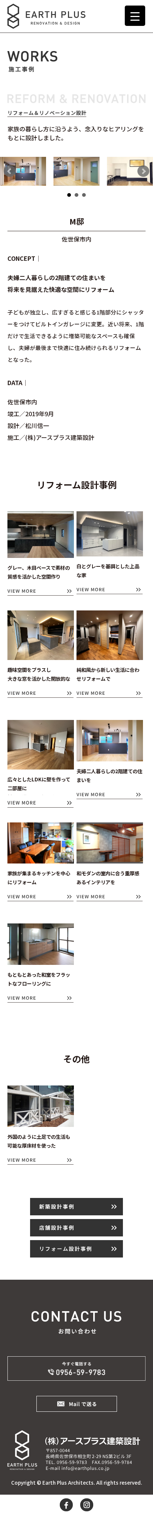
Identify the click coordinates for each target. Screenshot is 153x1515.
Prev (10, 171)
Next (143, 171)
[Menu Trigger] (135, 16)
